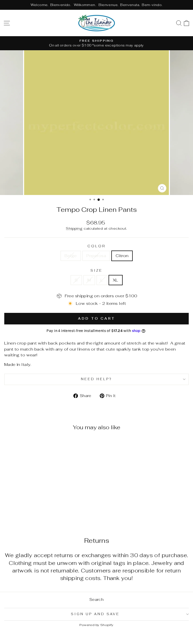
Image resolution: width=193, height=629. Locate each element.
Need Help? (96, 379)
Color (96, 246)
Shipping (74, 228)
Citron (122, 255)
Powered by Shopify (96, 625)
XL (115, 280)
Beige (71, 255)
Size (96, 270)
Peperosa (96, 255)
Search (96, 599)
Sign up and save (95, 614)
